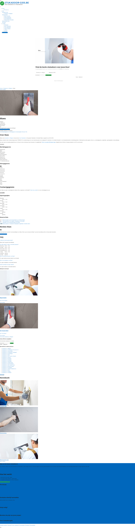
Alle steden (2, 494)
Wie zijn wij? (2, 523)
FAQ (26, 131)
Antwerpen (6, 24)
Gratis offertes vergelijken (5, 129)
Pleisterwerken (5, 14)
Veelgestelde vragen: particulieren (6, 510)
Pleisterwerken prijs (5, 21)
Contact (1, 512)
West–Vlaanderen (7, 26)
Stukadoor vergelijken (8, 13)
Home (3, 8)
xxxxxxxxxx (2, 168)
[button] (6, 240)
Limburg (5, 29)
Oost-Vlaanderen (7, 27)
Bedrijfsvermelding (3, 503)
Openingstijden (19, 131)
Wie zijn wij (6, 9)
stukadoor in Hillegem (9, 138)
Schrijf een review (3, 234)
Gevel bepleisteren (7, 18)
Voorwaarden (22, 525)
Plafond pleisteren (7, 17)
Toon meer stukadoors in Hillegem (6, 336)
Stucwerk (4, 22)
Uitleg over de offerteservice (5, 511)
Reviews (23, 131)
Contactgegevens (12, 131)
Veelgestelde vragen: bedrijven (6, 504)
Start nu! (11, 343)
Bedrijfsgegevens (5, 131)
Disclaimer (27, 525)
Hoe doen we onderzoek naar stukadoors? (8, 471)
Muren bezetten (7, 16)
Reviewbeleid (32, 525)
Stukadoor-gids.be (3, 525)
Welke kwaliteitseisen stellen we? (6, 469)
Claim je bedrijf (3, 89)
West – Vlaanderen (3, 488)
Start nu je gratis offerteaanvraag (48, 142)
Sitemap (9, 525)
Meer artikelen (2, 461)
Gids (3, 11)
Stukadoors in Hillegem (7, 88)
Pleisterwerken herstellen (9, 19)
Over (1, 131)
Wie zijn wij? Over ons (4, 468)
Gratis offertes (5, 32)
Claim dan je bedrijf (34, 190)
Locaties (3, 23)
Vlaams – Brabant (3, 491)
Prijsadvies (2, 517)
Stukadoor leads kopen (4, 502)
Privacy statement (15, 525)
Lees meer (2, 144)
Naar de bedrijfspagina (58, 80)
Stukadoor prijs (5, 12)
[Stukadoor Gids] (14, 5)
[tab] (67, 240)
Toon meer (2, 374)
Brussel (5, 31)
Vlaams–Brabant (7, 28)
